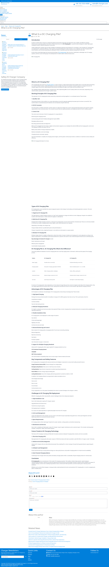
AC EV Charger (3, 11)
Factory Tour (3, 18)
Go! (25, 556)
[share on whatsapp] (46, 476)
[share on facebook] (29, 476)
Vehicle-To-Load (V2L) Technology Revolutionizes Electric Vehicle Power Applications (46, 539)
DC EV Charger (3, 9)
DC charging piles (62, 52)
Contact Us (3, 21)
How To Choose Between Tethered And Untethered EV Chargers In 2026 (43, 533)
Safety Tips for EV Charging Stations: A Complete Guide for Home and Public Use (17, 45)
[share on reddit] (41, 476)
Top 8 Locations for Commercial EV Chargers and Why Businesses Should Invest (45, 536)
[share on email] (48, 476)
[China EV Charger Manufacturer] (8, 4)
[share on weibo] (51, 476)
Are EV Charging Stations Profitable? (40, 481)
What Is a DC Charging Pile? (15, 26)
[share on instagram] (34, 476)
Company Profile (4, 17)
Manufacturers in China (18, 564)
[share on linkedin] (39, 476)
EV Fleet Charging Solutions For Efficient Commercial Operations (42, 543)
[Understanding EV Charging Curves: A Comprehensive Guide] (4, 56)
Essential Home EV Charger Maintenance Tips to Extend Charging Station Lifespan (46, 531)
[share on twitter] (32, 476)
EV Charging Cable (4, 12)
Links (29, 558)
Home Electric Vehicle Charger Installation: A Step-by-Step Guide (42, 538)
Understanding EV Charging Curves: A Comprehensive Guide (16, 55)
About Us (2, 16)
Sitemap (30, 559)
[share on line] (44, 476)
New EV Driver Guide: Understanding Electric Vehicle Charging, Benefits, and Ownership (47, 534)
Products (2, 8)
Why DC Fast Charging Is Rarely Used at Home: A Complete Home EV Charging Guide (46, 546)
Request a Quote (5, 89)
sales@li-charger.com (100, 3)
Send (31, 509)
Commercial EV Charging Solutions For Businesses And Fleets (41, 544)
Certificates (3, 19)
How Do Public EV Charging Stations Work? (40, 480)
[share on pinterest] (36, 476)
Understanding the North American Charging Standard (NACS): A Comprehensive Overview (15, 67)
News (1, 14)
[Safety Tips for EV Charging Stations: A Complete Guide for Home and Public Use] (4, 46)
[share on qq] (53, 476)
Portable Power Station (6, 13)
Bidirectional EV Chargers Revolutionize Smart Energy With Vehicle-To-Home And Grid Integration (49, 541)
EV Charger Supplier (8, 564)
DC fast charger (50, 84)
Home (1, 7)
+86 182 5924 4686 (82, 3)
